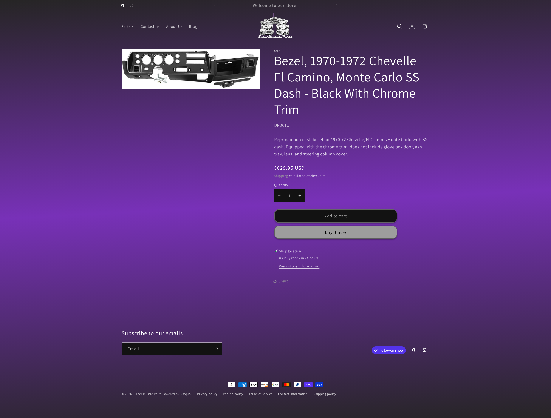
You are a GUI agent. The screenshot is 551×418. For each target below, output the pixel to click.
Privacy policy (207, 394)
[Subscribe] (216, 348)
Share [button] (284, 280)
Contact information (293, 394)
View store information (299, 266)
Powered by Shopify (177, 394)
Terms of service (261, 394)
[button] (400, 26)
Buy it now (335, 232)
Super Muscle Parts (147, 394)
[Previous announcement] (214, 5)
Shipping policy (324, 394)
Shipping (281, 176)
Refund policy (233, 394)
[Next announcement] (336, 5)
